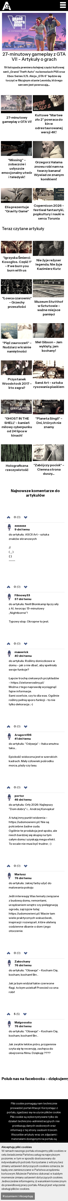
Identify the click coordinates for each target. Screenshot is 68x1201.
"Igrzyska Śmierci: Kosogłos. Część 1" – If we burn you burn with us (17, 264)
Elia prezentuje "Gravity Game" (17, 209)
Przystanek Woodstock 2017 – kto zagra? (17, 383)
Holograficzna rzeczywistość (16, 468)
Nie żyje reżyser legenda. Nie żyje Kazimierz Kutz (49, 264)
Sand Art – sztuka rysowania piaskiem (48, 385)
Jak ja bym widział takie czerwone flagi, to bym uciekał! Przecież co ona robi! (33, 981)
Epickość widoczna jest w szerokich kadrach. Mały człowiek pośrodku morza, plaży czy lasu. (34, 754)
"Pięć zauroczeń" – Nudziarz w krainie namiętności (17, 347)
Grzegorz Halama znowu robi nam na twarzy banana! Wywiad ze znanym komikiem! (49, 170)
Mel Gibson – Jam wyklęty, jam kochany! (48, 346)
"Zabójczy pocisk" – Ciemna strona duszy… (49, 469)
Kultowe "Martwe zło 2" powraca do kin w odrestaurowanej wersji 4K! (49, 123)
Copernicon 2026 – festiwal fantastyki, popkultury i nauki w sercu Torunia (48, 212)
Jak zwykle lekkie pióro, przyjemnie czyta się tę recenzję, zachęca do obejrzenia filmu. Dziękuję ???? (33, 1042)
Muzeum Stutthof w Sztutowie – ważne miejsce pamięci (48, 308)
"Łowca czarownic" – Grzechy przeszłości (17, 302)
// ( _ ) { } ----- (29, 547)
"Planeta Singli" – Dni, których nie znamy (48, 422)
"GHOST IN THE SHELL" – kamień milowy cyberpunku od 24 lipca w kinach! (17, 426)
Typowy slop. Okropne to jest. (34, 612)
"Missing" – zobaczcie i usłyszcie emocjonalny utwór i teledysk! (16, 168)
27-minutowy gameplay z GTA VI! (17, 120)
